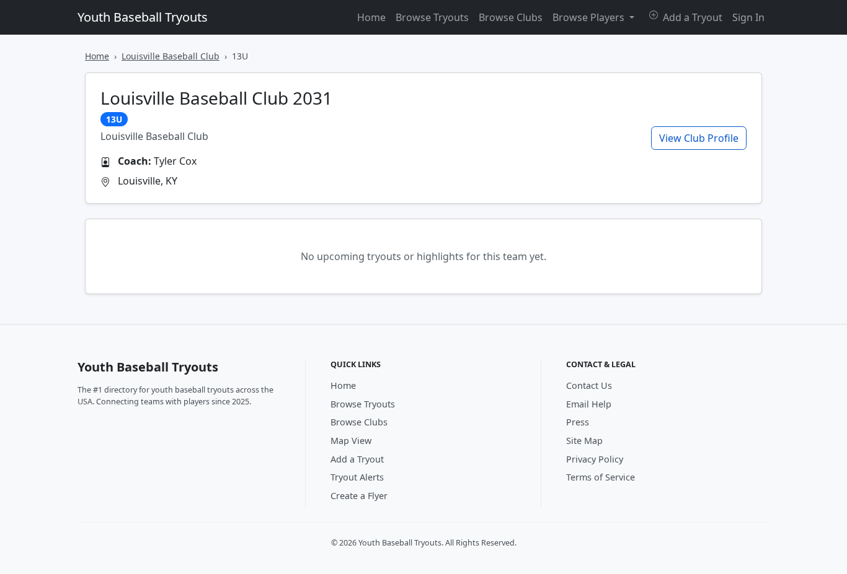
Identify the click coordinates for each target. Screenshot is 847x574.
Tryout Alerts (357, 477)
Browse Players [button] (589, 17)
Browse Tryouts (432, 17)
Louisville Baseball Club (171, 56)
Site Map (584, 440)
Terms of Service (600, 477)
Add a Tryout (691, 17)
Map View (350, 440)
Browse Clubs (511, 17)
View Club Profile (698, 138)
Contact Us (589, 385)
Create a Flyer (359, 496)
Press (577, 422)
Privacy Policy (594, 459)
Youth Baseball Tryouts (143, 17)
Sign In (748, 17)
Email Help (588, 404)
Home (371, 17)
